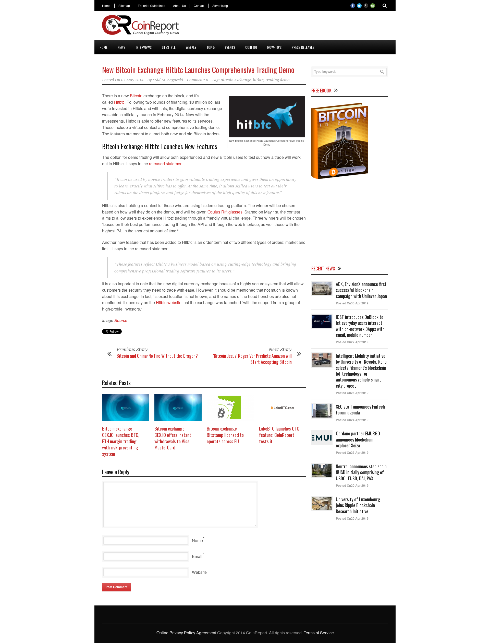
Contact (199, 6)
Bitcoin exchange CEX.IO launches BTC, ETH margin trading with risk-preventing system (120, 441)
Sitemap (124, 6)
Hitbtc (119, 102)
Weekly (191, 47)
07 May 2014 (132, 80)
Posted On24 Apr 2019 (352, 420)
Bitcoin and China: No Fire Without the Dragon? (157, 355)
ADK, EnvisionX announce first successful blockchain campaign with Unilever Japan (361, 290)
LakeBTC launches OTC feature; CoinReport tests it (279, 434)
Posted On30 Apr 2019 (352, 303)
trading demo (277, 80)
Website (199, 572)
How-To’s (274, 47)
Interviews (144, 47)
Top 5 (210, 47)
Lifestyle (169, 47)
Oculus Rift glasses (224, 212)
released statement (166, 163)
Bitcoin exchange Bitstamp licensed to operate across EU (225, 434)
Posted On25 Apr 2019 (352, 392)
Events (230, 47)
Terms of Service (319, 633)
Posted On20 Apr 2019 (352, 485)
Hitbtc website (168, 302)
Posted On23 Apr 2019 (352, 452)
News (121, 47)
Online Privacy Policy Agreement (186, 633)
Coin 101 (251, 47)
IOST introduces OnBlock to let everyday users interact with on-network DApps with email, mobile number (360, 326)
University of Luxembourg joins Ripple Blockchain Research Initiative (358, 505)
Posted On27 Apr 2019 (352, 342)
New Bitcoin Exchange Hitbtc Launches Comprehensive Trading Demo (198, 69)
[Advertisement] (295, 26)
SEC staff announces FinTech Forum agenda (360, 409)
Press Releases (303, 47)
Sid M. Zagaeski (169, 80)
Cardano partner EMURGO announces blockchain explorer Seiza (358, 439)
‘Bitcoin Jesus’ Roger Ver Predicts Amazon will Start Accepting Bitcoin (252, 358)
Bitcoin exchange (235, 80)
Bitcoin (136, 96)
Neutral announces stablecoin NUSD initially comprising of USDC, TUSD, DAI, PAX (361, 472)
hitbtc (258, 80)
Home (106, 6)
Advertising (220, 6)
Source (120, 320)
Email (197, 556)
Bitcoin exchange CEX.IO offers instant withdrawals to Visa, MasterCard (172, 438)
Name (197, 540)
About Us (179, 6)
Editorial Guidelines (151, 6)
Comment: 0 (197, 80)
